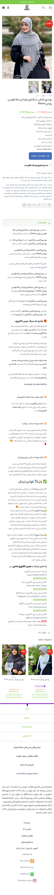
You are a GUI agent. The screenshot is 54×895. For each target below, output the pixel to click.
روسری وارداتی (18, 196)
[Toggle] (49, 223)
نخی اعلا (24, 180)
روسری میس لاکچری (18, 193)
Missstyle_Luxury (25, 880)
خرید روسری (14, 184)
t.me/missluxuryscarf (37, 607)
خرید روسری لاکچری (34, 187)
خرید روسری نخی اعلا (45, 190)
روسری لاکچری (41, 193)
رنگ (42, 177)
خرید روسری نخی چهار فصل (29, 190)
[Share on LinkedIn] (24, 205)
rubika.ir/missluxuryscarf (36, 618)
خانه (50, 95)
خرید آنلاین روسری (40, 184)
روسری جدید (15, 190)
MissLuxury (25, 867)
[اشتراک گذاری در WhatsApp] (49, 205)
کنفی (50, 180)
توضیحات (42, 223)
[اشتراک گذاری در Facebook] (44, 205)
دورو (46, 177)
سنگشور (22, 177)
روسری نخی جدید (43, 196)
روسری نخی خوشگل (30, 196)
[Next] (4, 47)
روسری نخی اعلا (30, 177)
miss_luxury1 (25, 861)
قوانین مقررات (27, 836)
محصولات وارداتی (37, 180)
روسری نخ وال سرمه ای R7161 (14, 680)
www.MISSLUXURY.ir (37, 575)
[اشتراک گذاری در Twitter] (39, 205)
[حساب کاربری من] (8, 7)
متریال (43, 95)
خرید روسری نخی (8, 187)
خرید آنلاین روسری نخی (26, 184)
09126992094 (27, 854)
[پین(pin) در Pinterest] (29, 205)
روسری (38, 177)
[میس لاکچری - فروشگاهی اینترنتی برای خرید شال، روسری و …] (27, 7)
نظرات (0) (42, 633)
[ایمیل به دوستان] (34, 205)
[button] (50, 7)
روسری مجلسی (31, 193)
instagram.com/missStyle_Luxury (32, 596)
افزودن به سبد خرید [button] (40, 696)
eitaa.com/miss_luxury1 (36, 586)
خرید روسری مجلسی (21, 187)
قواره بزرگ (5, 177)
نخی (37, 95)
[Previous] (47, 47)
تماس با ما (27, 829)
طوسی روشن (14, 177)
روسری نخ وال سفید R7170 (40, 680)
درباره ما (27, 823)
